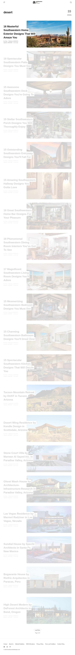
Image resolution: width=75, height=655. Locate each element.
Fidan (6, 41)
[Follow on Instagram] (7, 647)
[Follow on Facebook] (4, 647)
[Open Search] (70, 2)
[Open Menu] (4, 2)
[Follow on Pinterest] (10, 647)
